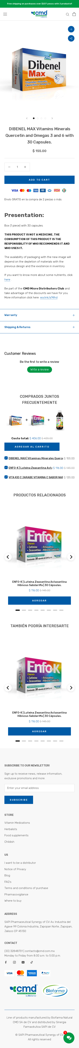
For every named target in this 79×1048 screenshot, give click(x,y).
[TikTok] (31, 962)
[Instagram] (14, 962)
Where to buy (12, 900)
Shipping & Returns (17, 327)
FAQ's (7, 882)
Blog (7, 875)
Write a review (39, 369)
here (7, 279)
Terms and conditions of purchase (26, 888)
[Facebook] (5, 962)
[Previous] (26, 118)
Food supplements (16, 835)
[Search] (67, 14)
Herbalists (10, 829)
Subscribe (19, 799)
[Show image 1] (34, 118)
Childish (9, 841)
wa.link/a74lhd (49, 297)
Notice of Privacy (15, 869)
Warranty (10, 315)
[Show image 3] (41, 118)
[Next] (52, 118)
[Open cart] (74, 14)
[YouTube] (23, 962)
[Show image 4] (45, 118)
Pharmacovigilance (16, 894)
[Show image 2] (37, 118)
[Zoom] (71, 29)
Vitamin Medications (17, 822)
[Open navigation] (5, 14)
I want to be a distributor (20, 862)
